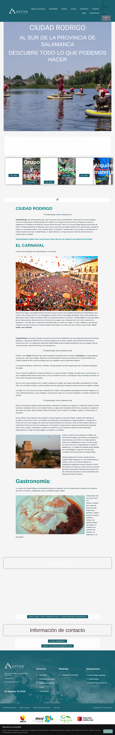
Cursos (73, 9)
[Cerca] (113, 726)
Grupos (64, 9)
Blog (84, 13)
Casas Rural (94, 13)
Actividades (53, 9)
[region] (57, 729)
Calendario (84, 9)
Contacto (95, 9)
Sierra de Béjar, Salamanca (96, 675)
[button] (57, 199)
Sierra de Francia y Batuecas (97, 683)
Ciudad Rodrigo (93, 679)
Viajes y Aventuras (38, 9)
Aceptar (108, 731)
